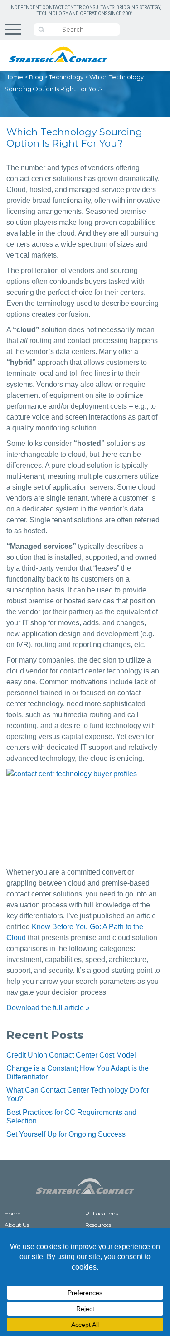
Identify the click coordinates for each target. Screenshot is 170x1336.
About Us (17, 1224)
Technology (66, 77)
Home (14, 77)
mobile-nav (13, 29)
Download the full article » (48, 1008)
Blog (36, 77)
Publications (101, 1213)
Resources (98, 1224)
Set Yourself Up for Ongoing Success (66, 1134)
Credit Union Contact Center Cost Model (71, 1055)
